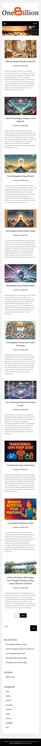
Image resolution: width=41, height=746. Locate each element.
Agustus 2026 (10, 677)
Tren (7, 727)
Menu (35, 23)
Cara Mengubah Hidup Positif (20, 176)
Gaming (8, 696)
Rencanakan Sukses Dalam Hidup (20, 231)
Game (7, 691)
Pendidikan (9, 723)
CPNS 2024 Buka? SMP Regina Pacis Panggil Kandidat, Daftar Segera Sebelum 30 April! (20, 580)
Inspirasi (8, 700)
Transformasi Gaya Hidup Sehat (20, 465)
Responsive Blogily (15, 743)
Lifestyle (8, 709)
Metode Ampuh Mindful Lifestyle (20, 61)
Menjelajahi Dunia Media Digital (20, 285)
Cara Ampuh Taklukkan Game (20, 523)
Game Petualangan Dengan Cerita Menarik (20, 649)
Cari (6, 626)
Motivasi (9, 718)
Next (23, 615)
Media (8, 714)
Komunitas (9, 705)
